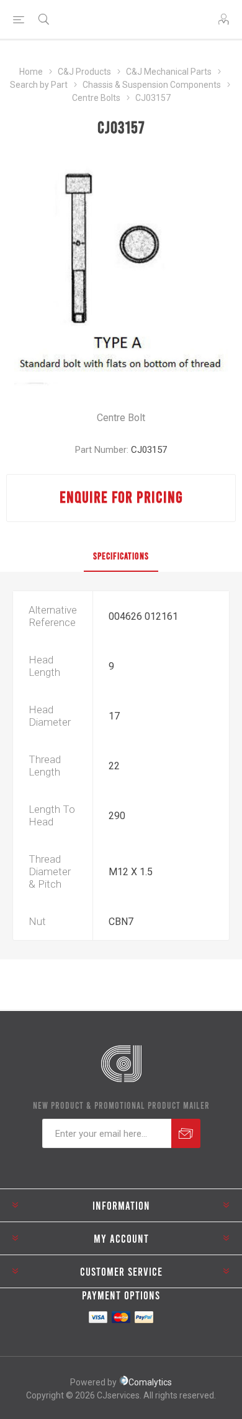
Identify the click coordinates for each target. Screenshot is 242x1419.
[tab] (121, 556)
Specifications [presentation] (121, 555)
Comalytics (150, 1382)
